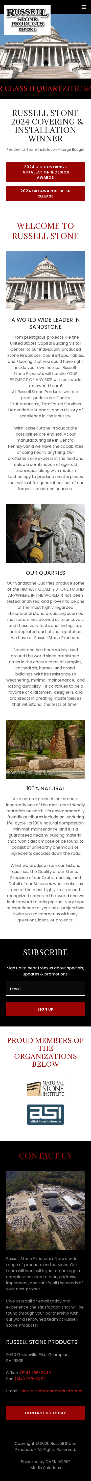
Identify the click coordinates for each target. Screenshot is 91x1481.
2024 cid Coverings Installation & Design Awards (45, 172)
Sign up (45, 1009)
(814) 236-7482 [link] (30, 1379)
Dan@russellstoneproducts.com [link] (50, 1391)
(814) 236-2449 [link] (35, 1373)
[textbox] (45, 988)
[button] (84, 7)
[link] (27, 7)
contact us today (45, 1413)
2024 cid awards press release (45, 193)
